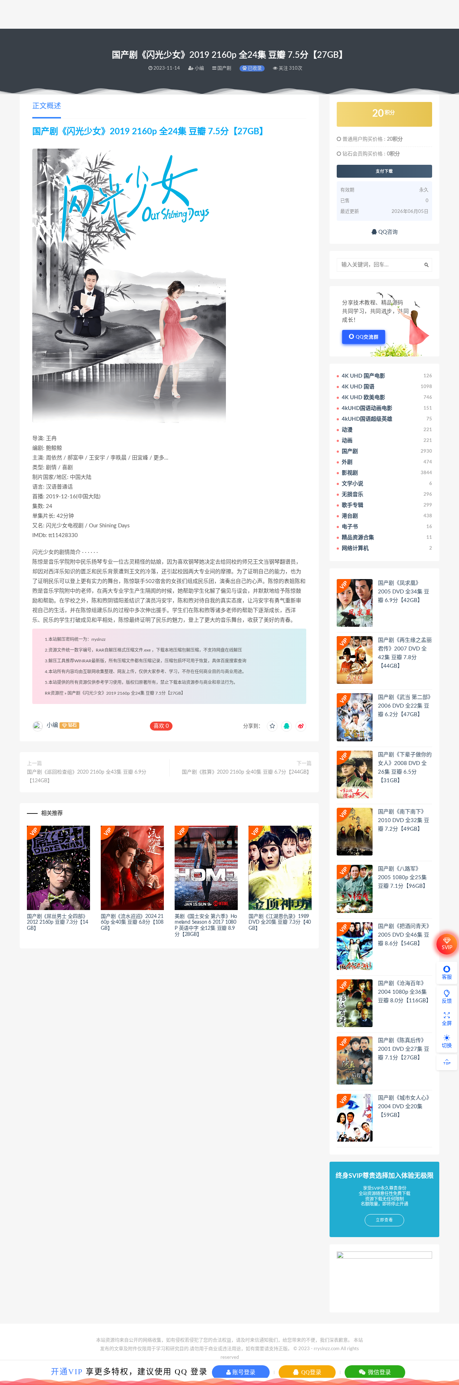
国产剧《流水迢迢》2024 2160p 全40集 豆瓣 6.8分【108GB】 (132, 922)
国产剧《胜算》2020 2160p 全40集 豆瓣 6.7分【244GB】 (247, 772)
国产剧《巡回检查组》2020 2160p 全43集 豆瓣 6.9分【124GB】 (86, 776)
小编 (52, 725)
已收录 (254, 68)
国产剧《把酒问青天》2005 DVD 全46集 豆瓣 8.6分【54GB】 (405, 935)
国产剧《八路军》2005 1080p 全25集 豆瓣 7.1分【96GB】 (403, 877)
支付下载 (384, 171)
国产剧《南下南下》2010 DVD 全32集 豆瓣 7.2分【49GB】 (403, 820)
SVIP (447, 947)
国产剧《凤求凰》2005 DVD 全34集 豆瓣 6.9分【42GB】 (403, 591)
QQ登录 (310, 1372)
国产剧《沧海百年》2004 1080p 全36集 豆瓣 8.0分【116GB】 (404, 992)
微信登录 (378, 1372)
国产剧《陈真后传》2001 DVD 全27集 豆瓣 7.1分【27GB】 (403, 1049)
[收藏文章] (272, 726)
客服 (447, 977)
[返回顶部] (446, 1062)
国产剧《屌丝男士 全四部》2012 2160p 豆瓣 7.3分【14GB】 (57, 922)
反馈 (447, 1001)
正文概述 (46, 106)
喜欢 (161, 726)
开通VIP (67, 1371)
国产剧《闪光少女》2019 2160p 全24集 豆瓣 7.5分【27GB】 (126, 693)
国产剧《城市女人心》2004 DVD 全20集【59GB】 (405, 1106)
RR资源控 (54, 693)
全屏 (447, 1023)
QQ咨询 (387, 232)
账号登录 (243, 1372)
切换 (447, 1045)
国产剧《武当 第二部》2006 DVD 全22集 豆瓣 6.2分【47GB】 (404, 706)
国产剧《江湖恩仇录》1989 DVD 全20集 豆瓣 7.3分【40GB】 (280, 922)
